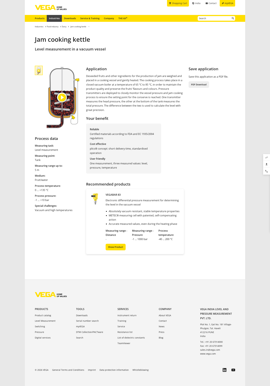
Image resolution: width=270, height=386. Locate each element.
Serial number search (87, 320)
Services (123, 309)
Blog (161, 337)
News (162, 326)
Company (109, 18)
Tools (80, 309)
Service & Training (90, 18)
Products (40, 18)
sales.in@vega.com (210, 349)
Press (161, 332)
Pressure (39, 332)
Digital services (43, 337)
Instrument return (127, 315)
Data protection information (114, 369)
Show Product (115, 246)
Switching (40, 326)
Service (121, 326)
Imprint (92, 369)
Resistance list (125, 332)
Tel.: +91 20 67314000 (211, 341)
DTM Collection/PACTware (89, 332)
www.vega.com (208, 353)
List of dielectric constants (131, 337)
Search (79, 337)
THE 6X (122, 18)
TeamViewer (124, 343)
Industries (54, 18)
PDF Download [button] (199, 84)
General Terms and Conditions (68, 369)
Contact (163, 320)
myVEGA (80, 326)
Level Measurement (45, 320)
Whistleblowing (140, 369)
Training (122, 320)
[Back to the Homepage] (51, 294)
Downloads (70, 18)
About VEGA (165, 315)
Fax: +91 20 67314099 (211, 345)
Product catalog (43, 315)
